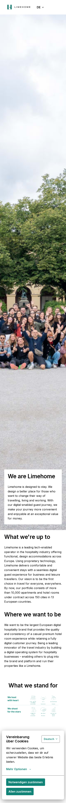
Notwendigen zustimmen (25, 782)
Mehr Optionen (16, 769)
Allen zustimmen (19, 791)
